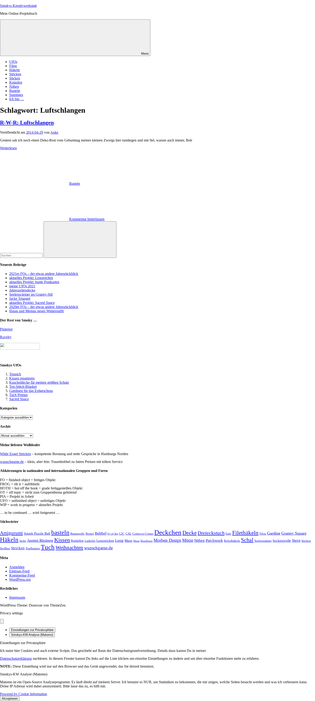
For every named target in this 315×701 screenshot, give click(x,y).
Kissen (62, 540)
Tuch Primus (18, 395)
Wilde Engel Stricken (15, 454)
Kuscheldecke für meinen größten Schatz (39, 382)
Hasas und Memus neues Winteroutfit (36, 311)
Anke (54, 132)
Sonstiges (16, 95)
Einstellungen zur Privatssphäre (32, 630)
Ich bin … (16, 99)
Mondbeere (146, 541)
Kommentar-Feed (22, 575)
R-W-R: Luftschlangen (27, 123)
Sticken (14, 78)
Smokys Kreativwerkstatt (18, 6)
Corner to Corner (142, 533)
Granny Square (293, 533)
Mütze (187, 540)
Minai (136, 541)
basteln (60, 532)
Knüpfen (15, 82)
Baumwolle (77, 533)
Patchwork (214, 540)
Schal (247, 540)
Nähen (14, 86)
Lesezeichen (105, 540)
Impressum (17, 597)
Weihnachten (69, 548)
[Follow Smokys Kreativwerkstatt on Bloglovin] (20, 348)
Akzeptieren (10, 698)
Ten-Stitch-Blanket (23, 387)
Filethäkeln (245, 533)
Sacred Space (19, 399)
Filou (13, 66)
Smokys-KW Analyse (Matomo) (32, 634)
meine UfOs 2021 (22, 286)
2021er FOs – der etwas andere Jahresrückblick (43, 274)
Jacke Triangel (19, 298)
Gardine (273, 533)
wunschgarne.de (12, 462)
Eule (228, 533)
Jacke (22, 540)
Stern (296, 540)
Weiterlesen (8, 148)
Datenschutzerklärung (16, 658)
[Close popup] (2, 621)
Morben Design (167, 540)
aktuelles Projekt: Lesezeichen (31, 278)
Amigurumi (11, 533)
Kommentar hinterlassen (86, 219)
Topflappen (33, 548)
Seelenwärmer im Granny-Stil (31, 294)
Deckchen (167, 532)
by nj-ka (112, 533)
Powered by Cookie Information (23, 694)
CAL (128, 533)
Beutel (90, 533)
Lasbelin (90, 540)
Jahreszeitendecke (22, 290)
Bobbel (101, 533)
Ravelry (6, 337)
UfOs (13, 62)
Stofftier (5, 548)
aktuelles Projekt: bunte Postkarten (34, 282)
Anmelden (16, 567)
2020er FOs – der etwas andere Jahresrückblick (43, 307)
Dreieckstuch (211, 533)
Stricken (15, 74)
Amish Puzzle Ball (37, 533)
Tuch (48, 547)
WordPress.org (20, 579)
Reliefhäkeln (232, 540)
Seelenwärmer (263, 540)
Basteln (14, 91)
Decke (189, 533)
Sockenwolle (282, 540)
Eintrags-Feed (19, 571)
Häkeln (14, 70)
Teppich (15, 374)
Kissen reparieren (22, 378)
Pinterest (6, 329)
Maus (128, 540)
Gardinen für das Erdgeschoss (31, 391)
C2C (122, 533)
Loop (119, 540)
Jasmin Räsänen (40, 540)
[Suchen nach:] (22, 255)
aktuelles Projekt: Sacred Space (32, 303)
